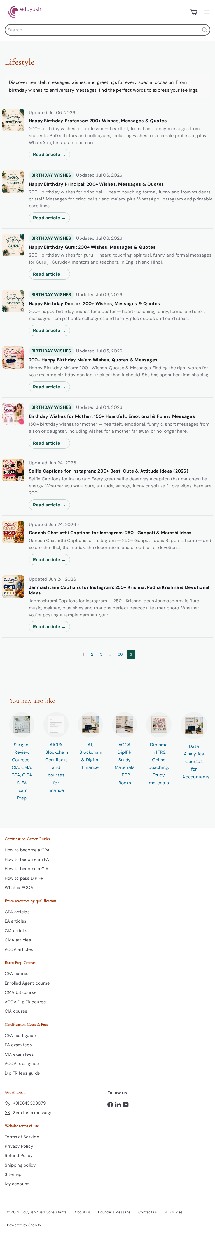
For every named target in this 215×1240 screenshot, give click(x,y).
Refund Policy (18, 1155)
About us (82, 1212)
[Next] (131, 654)
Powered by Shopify (24, 1225)
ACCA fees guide (22, 1063)
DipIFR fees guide (22, 1073)
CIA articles (17, 931)
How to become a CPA (27, 850)
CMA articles (18, 940)
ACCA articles (19, 949)
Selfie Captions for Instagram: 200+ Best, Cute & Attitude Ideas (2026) (108, 471)
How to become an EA (27, 859)
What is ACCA (19, 887)
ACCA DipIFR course (25, 1002)
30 (120, 654)
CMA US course (21, 992)
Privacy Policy (19, 1146)
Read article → (49, 154)
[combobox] (107, 30)
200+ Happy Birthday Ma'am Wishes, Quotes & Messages (93, 360)
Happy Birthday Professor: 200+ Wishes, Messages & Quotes (98, 121)
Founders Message (114, 1212)
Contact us (147, 1212)
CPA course (17, 973)
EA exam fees (18, 1045)
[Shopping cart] (193, 12)
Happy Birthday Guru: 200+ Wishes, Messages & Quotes (92, 247)
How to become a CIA (27, 869)
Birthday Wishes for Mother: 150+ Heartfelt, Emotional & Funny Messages (112, 416)
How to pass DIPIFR (24, 878)
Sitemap (13, 1174)
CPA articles (17, 912)
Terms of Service (22, 1137)
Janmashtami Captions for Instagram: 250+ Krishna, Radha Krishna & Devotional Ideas (119, 590)
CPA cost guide (20, 1035)
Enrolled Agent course (27, 983)
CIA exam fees (19, 1054)
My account (17, 1184)
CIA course (16, 1011)
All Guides (174, 1212)
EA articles (16, 921)
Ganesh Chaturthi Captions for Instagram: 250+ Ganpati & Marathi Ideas (110, 533)
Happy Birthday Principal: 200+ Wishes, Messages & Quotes (96, 184)
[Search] (204, 30)
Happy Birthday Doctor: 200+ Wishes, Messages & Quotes (94, 303)
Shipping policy (20, 1165)
